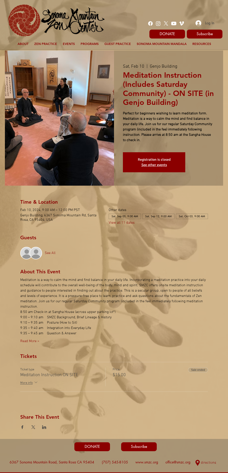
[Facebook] (150, 23)
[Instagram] (158, 23)
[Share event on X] (33, 427)
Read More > (29, 341)
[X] (166, 23)
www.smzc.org (146, 462)
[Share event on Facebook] (22, 427)
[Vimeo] (182, 23)
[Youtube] (174, 23)
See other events (154, 165)
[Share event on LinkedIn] (44, 427)
